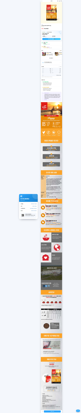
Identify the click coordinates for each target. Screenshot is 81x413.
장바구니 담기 (52, 411)
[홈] (59, 1)
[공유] (58, 1)
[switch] (60, 66)
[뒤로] (42, 1)
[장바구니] (61, 1)
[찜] (42, 411)
